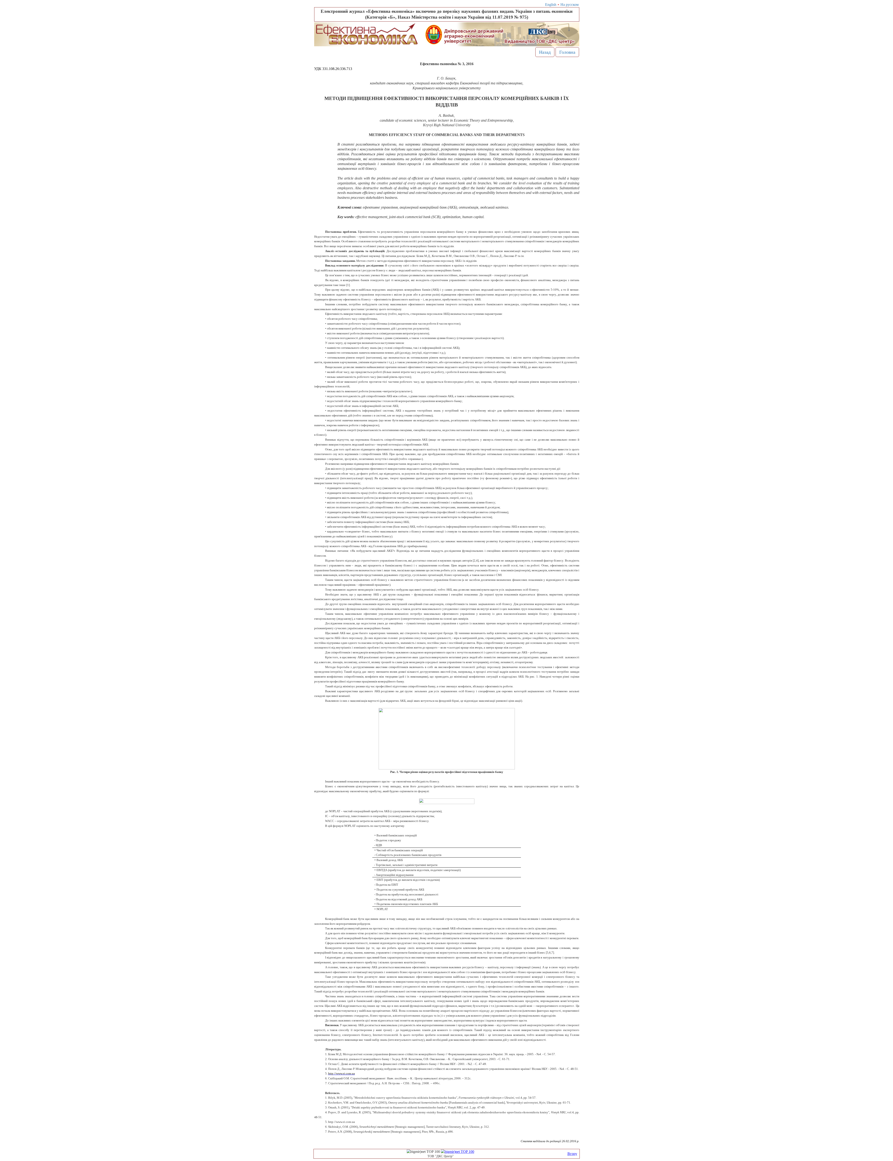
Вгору (572, 1154)
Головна (567, 52)
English (550, 5)
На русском (569, 5)
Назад (545, 52)
